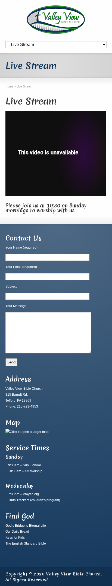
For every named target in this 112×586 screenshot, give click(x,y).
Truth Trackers (18, 500)
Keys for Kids (15, 537)
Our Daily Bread (17, 531)
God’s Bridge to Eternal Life (25, 526)
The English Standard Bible (25, 543)
